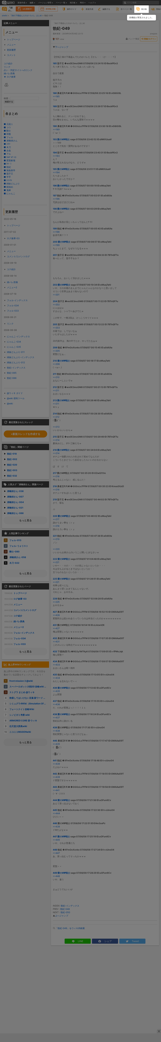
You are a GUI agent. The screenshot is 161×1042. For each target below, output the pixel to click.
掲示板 (144, 9)
